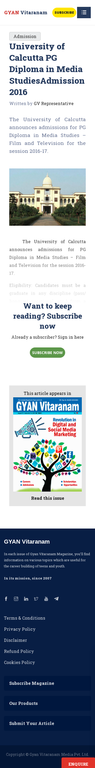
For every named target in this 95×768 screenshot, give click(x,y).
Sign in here (71, 337)
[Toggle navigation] (84, 12)
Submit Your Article (31, 723)
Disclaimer (15, 640)
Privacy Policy (20, 629)
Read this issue (47, 498)
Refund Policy (19, 651)
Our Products (23, 703)
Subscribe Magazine (31, 683)
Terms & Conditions (24, 618)
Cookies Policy (19, 662)
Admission (24, 36)
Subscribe (64, 12)
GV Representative (54, 103)
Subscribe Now (47, 352)
